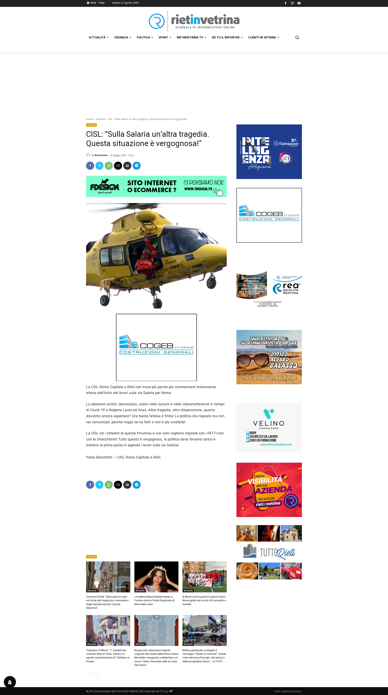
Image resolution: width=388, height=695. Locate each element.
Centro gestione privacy (287, 691)
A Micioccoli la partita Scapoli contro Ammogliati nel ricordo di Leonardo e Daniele (204, 600)
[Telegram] (137, 166)
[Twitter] (99, 166)
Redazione (101, 155)
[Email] (118, 166)
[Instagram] (292, 3)
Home (89, 119)
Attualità (100, 119)
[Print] (127, 166)
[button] (297, 37)
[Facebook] (286, 3)
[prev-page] (88, 674)
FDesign (164, 691)
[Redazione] (88, 155)
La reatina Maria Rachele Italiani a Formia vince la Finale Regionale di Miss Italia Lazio (154, 600)
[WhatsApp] (109, 166)
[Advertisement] (194, 82)
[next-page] (95, 674)
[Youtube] (299, 3)
